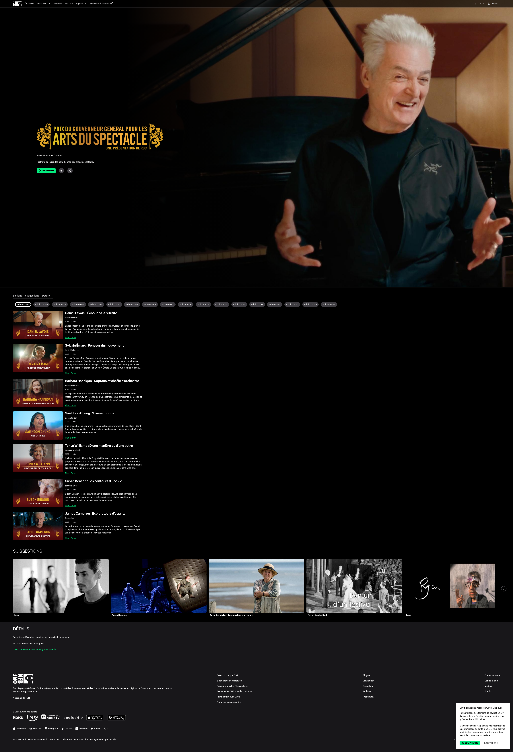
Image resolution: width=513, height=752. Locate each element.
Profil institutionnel (37, 739)
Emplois (489, 691)
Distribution (368, 680)
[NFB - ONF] (17, 3)
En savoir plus (491, 743)
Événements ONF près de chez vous (234, 691)
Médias (488, 686)
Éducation (368, 686)
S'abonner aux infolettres (229, 680)
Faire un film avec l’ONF (229, 696)
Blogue (366, 675)
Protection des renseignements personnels (95, 739)
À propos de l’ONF (22, 698)
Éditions (17, 295)
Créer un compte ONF (227, 675)
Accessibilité (19, 739)
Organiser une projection (229, 702)
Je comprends (469, 743)
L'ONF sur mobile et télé (25, 711)
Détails (46, 295)
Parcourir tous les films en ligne (232, 686)
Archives (367, 691)
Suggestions (32, 295)
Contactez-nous (492, 675)
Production (368, 696)
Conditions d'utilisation (60, 739)
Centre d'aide (491, 680)
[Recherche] (475, 3)
